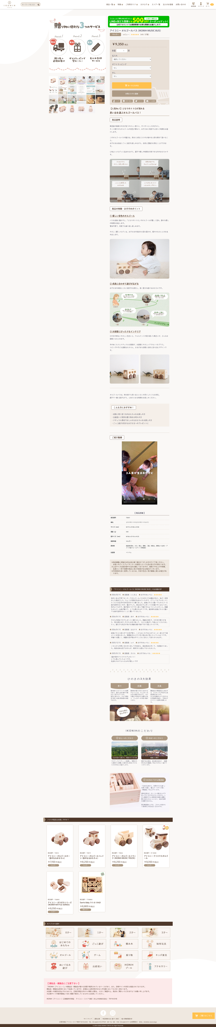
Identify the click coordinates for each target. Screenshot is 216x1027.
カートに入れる (133, 85)
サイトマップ (88, 1018)
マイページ (201, 6)
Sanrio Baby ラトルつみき (90, 902)
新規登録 (193, 6)
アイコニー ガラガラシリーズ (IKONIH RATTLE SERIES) (60, 904)
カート (208, 5)
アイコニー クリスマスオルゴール (156, 857)
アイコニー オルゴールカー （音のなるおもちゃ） (59, 857)
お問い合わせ (181, 4)
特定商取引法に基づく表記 (111, 1018)
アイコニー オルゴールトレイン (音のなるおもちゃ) (92, 857)
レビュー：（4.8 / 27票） (136, 34)
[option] (68, 44)
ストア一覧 (156, 4)
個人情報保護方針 (127, 1018)
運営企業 (97, 1018)
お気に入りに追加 (131, 93)
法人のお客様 (168, 4)
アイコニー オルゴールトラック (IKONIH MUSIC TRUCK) (124, 857)
